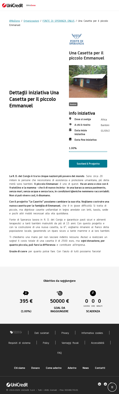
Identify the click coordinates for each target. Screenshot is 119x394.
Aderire (72, 367)
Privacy (65, 332)
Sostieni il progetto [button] (88, 163)
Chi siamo (19, 367)
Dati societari (42, 332)
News (86, 367)
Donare (35, 367)
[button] (112, 387)
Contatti (100, 367)
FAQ (59, 352)
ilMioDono (14, 20)
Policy (46, 342)
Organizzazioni (31, 20)
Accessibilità (97, 342)
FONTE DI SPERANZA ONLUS (59, 20)
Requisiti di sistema (19, 342)
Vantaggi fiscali (70, 342)
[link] (12, 5)
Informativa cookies (92, 332)
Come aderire (54, 367)
